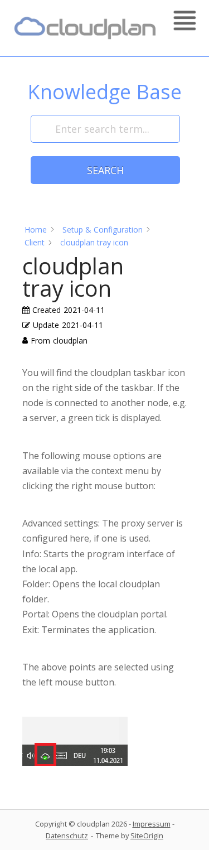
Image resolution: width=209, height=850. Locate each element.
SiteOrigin (146, 835)
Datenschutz (67, 835)
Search (105, 170)
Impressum (152, 824)
